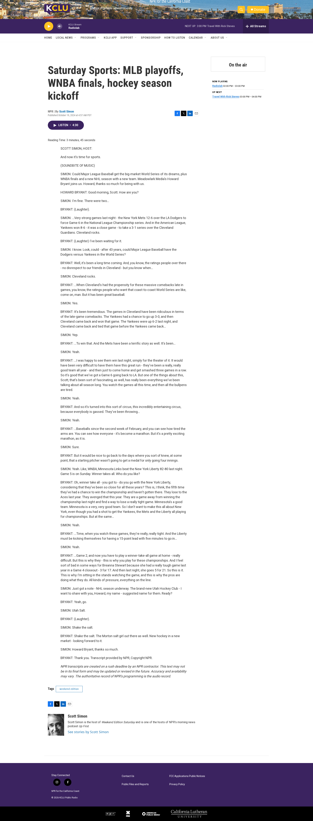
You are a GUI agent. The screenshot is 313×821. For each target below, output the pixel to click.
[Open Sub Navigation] (75, 37)
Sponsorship (151, 37)
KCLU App (110, 37)
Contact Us (128, 776)
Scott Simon (66, 111)
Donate (259, 9)
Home (48, 37)
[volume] (60, 26)
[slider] (65, 26)
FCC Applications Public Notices (187, 776)
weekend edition (69, 688)
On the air (238, 65)
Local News (64, 37)
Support (126, 37)
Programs (88, 37)
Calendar (196, 37)
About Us (217, 37)
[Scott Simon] (56, 725)
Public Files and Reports (135, 784)
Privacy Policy (177, 784)
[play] (49, 26)
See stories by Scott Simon (88, 732)
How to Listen (174, 37)
